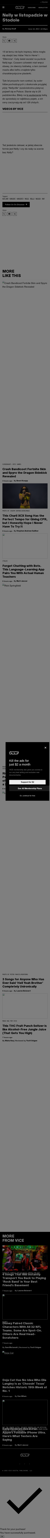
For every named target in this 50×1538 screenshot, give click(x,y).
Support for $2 (27, 782)
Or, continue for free (27, 796)
